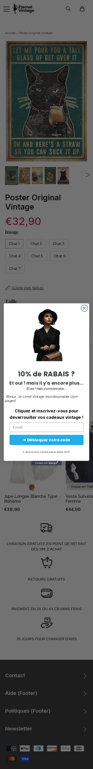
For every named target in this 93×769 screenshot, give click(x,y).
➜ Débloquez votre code (46, 440)
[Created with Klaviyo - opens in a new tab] (46, 463)
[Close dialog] (84, 308)
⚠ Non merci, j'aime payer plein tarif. (46, 452)
